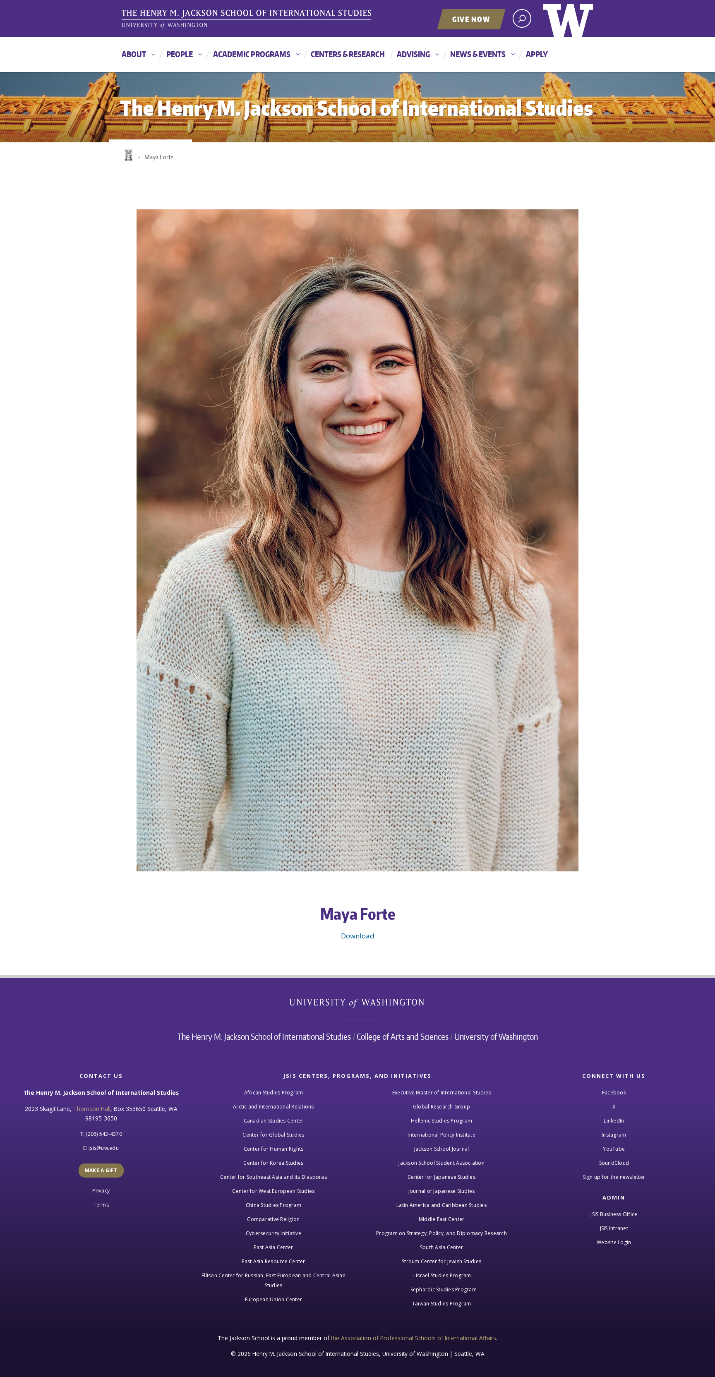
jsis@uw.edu (104, 1147)
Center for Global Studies (273, 1134)
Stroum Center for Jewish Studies (441, 1261)
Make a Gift (101, 1170)
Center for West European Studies (273, 1191)
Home (128, 155)
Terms (101, 1204)
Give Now (471, 19)
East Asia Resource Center (273, 1261)
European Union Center (273, 1299)
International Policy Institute (441, 1134)
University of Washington (568, 18)
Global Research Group (441, 1106)
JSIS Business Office (613, 1214)
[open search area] (522, 18)
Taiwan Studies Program (441, 1303)
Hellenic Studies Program (441, 1120)
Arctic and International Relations (273, 1106)
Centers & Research (348, 54)
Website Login (614, 1242)
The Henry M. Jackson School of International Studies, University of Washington (248, 19)
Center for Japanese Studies (441, 1176)
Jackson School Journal (441, 1148)
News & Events (478, 54)
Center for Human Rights (274, 1148)
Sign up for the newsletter (614, 1176)
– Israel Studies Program (441, 1275)
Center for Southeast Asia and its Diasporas (273, 1176)
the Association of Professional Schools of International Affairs (413, 1338)
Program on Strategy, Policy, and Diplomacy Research (441, 1233)
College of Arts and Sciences (403, 1036)
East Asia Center (273, 1247)
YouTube (614, 1148)
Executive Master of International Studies (441, 1092)
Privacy (101, 1190)
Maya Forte (158, 157)
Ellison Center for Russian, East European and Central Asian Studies (274, 1280)
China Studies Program (273, 1205)
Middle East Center (442, 1219)
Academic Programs (251, 54)
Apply (537, 54)
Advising (413, 54)
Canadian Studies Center (274, 1120)
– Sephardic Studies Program (441, 1289)
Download (357, 935)
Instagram (614, 1134)
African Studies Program (273, 1092)
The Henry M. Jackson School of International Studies (264, 1036)
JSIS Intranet (614, 1228)
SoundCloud (614, 1162)
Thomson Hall (91, 1109)
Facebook (614, 1092)
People (179, 54)
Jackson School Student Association (441, 1162)
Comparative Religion (273, 1219)
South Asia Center (441, 1247)
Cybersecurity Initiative (273, 1233)
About (134, 54)
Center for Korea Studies (273, 1162)
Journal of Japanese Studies (441, 1191)
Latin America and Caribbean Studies (441, 1205)
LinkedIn (614, 1120)
